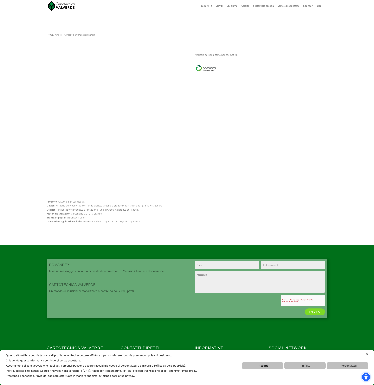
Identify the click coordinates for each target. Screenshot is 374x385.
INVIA (315, 311)
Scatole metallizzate (288, 6)
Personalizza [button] (349, 365)
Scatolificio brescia (263, 6)
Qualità (245, 6)
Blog (318, 6)
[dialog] (187, 367)
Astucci (58, 34)
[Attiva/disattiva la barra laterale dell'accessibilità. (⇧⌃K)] (366, 377)
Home (50, 34)
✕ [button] (367, 354)
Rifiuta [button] (306, 365)
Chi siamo (232, 6)
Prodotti (204, 6)
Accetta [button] (264, 365)
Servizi (219, 6)
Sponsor (308, 6)
